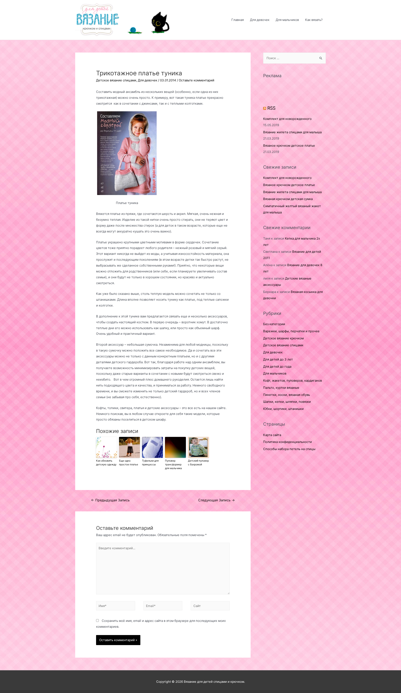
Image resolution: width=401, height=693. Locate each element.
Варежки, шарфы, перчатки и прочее (291, 331)
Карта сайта (272, 435)
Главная (237, 20)
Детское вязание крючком (283, 338)
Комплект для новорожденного (287, 119)
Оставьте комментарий (196, 80)
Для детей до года (277, 366)
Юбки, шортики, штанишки (283, 409)
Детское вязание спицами (116, 80)
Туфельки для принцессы (150, 462)
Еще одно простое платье (128, 462)
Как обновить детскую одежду (106, 462)
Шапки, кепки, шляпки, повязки (287, 402)
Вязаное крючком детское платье (289, 146)
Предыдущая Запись (110, 500)
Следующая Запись (216, 500)
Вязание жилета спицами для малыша (292, 132)
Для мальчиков (287, 20)
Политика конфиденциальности (287, 442)
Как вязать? (314, 20)
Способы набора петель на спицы (289, 449)
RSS (271, 108)
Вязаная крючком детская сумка (288, 199)
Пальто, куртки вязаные (281, 388)
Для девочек (259, 20)
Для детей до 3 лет (278, 359)
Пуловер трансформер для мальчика (173, 464)
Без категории (274, 324)
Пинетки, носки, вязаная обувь (286, 395)
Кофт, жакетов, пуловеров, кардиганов (292, 380)
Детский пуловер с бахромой (198, 462)
